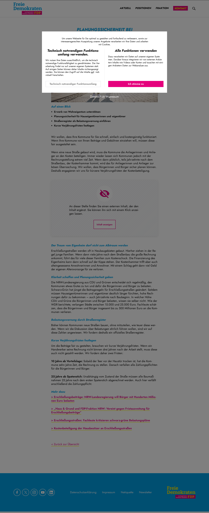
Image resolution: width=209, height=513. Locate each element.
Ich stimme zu (136, 84)
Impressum (112, 97)
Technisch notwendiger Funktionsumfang (73, 84)
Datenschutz (97, 97)
